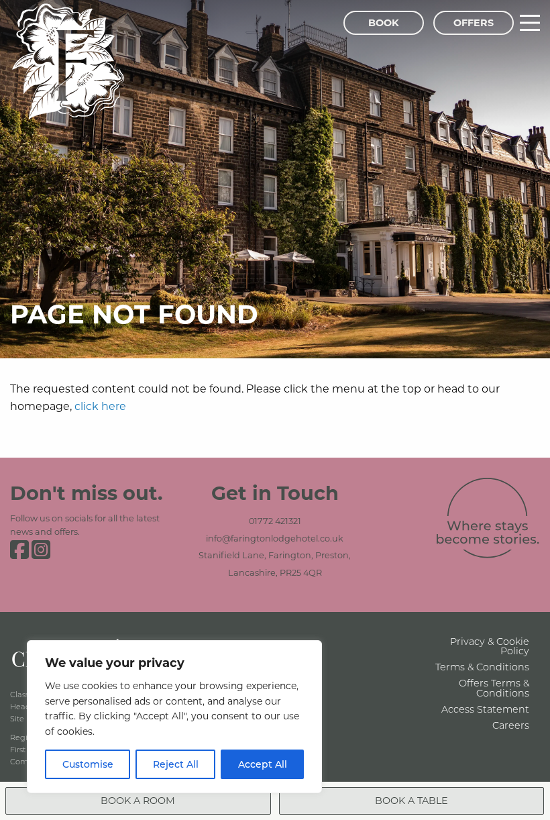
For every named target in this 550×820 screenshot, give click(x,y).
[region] (174, 716)
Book (383, 22)
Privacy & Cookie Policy (489, 646)
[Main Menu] (530, 23)
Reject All (176, 764)
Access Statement (485, 709)
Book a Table (411, 800)
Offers (473, 22)
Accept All (262, 764)
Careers (510, 725)
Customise (87, 764)
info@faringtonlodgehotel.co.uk (274, 538)
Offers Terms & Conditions (494, 687)
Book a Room (138, 800)
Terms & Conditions (482, 666)
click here (100, 406)
